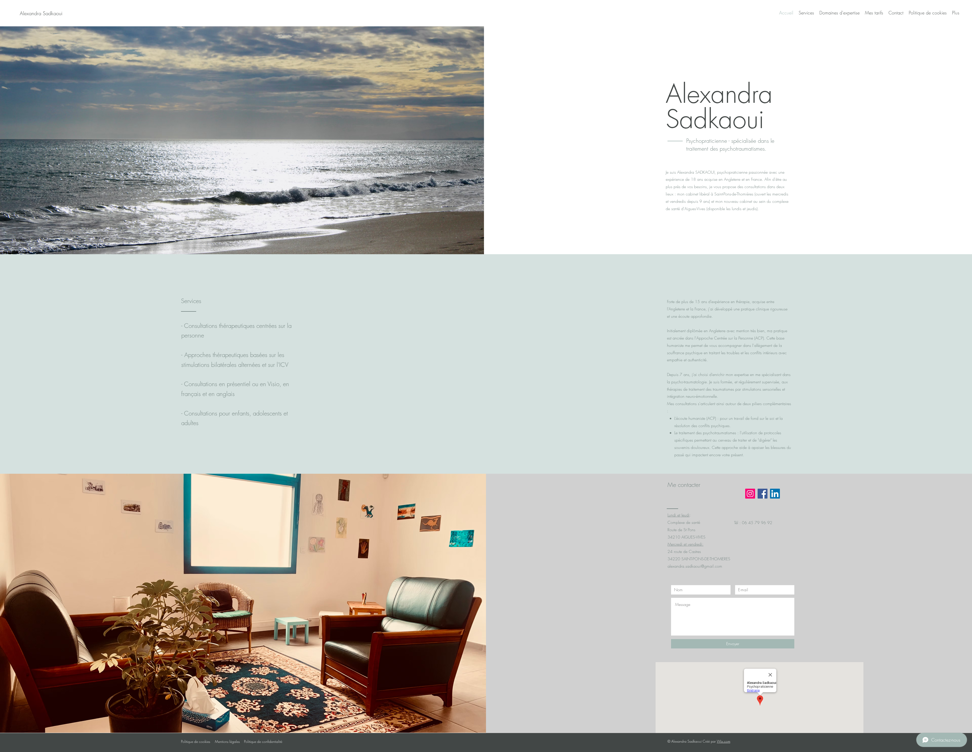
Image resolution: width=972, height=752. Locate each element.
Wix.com (723, 741)
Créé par (710, 741)
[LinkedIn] (775, 494)
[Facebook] (762, 494)
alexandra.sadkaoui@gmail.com (694, 566)
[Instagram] (750, 494)
